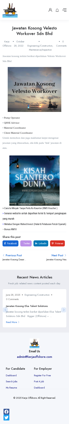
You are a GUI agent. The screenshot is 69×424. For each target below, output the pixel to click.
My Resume (11, 387)
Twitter (26, 243)
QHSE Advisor (11, 122)
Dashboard (11, 375)
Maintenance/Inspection (40, 49)
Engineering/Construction (39, 45)
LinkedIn (42, 243)
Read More (11, 322)
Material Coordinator (15, 127)
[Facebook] (6, 412)
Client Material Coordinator (18, 133)
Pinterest (58, 243)
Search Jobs (11, 381)
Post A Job (39, 381)
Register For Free (42, 375)
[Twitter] (6, 417)
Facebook (12, 243)
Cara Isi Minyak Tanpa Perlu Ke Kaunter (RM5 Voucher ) (30, 208)
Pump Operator (12, 117)
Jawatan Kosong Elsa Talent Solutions (27, 306)
